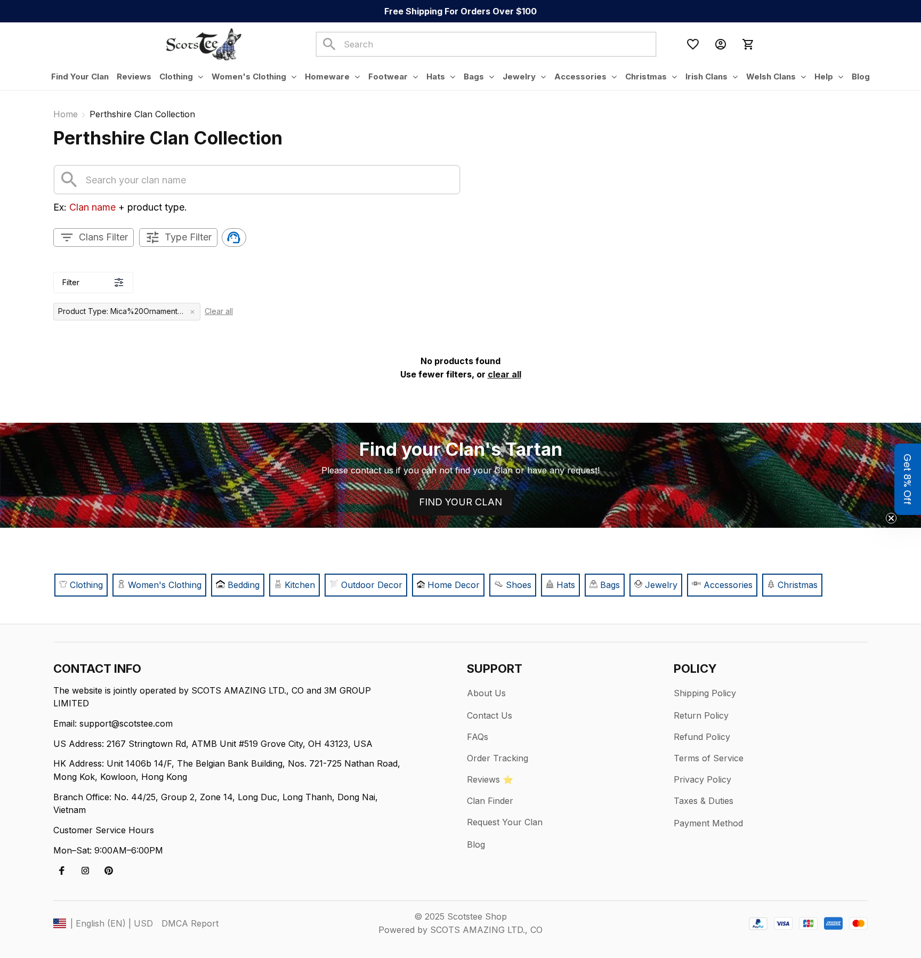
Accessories (728, 584)
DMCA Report (190, 923)
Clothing (85, 584)
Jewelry (661, 584)
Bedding (244, 584)
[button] (907, 479)
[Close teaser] (891, 518)
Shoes (518, 584)
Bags (610, 584)
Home (65, 114)
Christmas (798, 584)
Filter (70, 282)
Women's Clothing (164, 584)
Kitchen (300, 584)
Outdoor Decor (371, 584)
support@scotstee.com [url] (126, 723)
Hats (565, 584)
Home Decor (453, 584)
